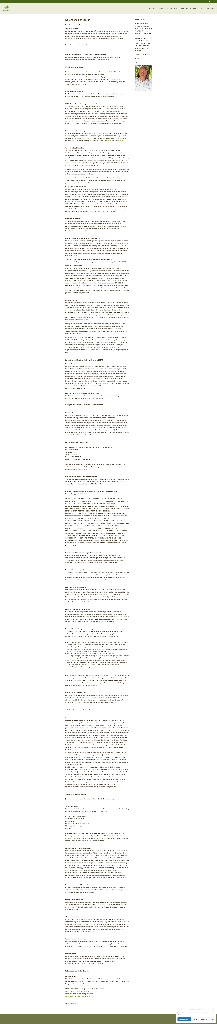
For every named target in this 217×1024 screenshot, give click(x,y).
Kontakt (176, 8)
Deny (195, 1019)
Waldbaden (161, 8)
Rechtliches (209, 8)
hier (107, 140)
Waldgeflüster (185, 8)
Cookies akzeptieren (184, 1019)
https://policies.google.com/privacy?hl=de (77, 996)
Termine (169, 8)
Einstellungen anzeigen (207, 1019)
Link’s (201, 8)
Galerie (195, 8)
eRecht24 (73, 1003)
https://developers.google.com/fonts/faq (77, 991)
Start (149, 8)
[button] (213, 1009)
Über (154, 8)
